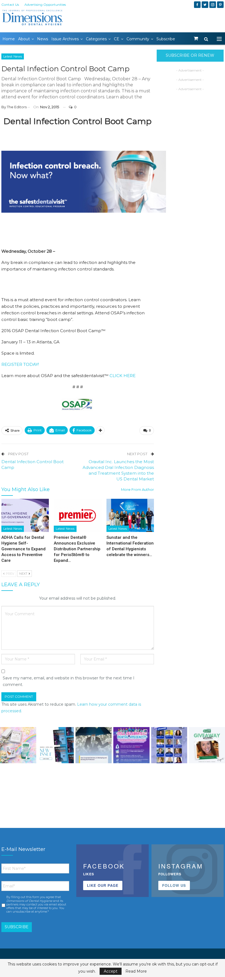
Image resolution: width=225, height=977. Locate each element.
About (24, 38)
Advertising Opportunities (45, 4)
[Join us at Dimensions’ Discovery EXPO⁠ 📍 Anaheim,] (169, 745)
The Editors (17, 107)
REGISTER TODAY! (20, 364)
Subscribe (165, 38)
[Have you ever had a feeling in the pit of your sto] (56, 745)
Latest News (12, 56)
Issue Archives (65, 38)
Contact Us (10, 4)
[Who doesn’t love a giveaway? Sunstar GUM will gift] (18, 745)
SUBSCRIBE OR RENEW (190, 55)
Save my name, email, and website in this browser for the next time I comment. (68, 681)
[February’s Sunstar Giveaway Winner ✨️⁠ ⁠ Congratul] (207, 745)
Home (8, 38)
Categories (96, 38)
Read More (136, 971)
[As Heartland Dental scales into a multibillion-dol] (93, 745)
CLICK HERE (122, 375)
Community (137, 38)
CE (116, 38)
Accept (110, 971)
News (42, 38)
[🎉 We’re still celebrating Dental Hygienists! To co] (131, 745)
